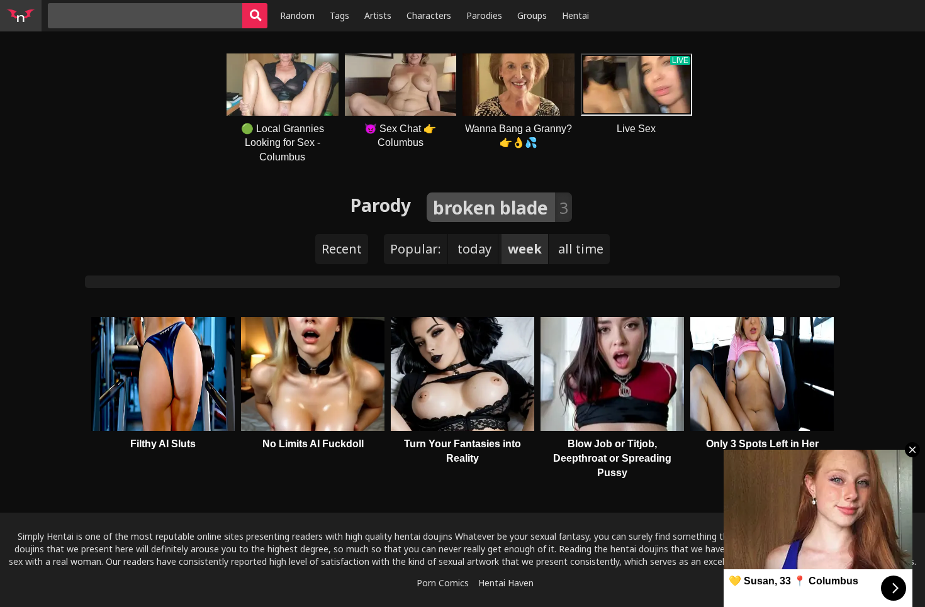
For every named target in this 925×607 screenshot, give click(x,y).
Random (297, 15)
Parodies (484, 15)
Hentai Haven (506, 583)
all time (580, 248)
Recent (342, 248)
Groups (532, 15)
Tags (339, 15)
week (525, 248)
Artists (377, 15)
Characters (428, 15)
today (474, 248)
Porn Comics (443, 583)
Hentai (575, 15)
